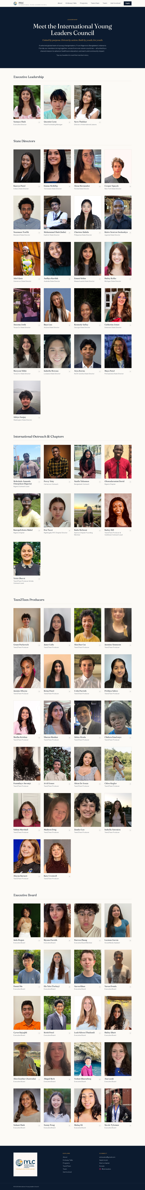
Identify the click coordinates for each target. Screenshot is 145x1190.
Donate (101, 1166)
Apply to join (103, 1160)
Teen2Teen (95, 3)
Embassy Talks (71, 3)
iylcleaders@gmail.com (107, 1157)
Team (105, 3)
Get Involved (115, 3)
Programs (84, 3)
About (60, 3)
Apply (127, 3)
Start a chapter (104, 1163)
